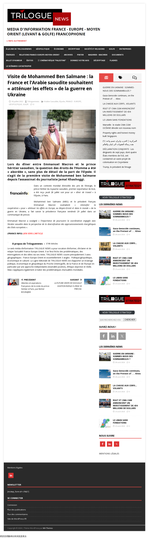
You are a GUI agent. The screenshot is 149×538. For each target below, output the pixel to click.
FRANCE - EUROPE (73, 101)
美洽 (24, 536)
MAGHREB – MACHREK (97, 55)
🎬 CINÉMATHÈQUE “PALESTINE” (52, 60)
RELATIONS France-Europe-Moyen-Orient (39, 55)
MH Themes (48, 528)
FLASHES (113, 60)
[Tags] (120, 77)
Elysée (62, 101)
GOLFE (112, 49)
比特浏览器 (17, 536)
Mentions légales (15, 467)
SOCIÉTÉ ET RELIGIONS (94, 49)
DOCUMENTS (117, 55)
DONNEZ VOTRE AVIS (79, 60)
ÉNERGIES (10, 55)
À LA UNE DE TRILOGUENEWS (18, 49)
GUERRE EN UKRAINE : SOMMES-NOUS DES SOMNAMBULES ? (124, 214)
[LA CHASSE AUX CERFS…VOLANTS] (105, 248)
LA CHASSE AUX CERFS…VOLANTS (119, 103)
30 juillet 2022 (17, 101)
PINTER (80, 55)
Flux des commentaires (17, 514)
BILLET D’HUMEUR (14, 60)
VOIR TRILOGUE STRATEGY (116, 197)
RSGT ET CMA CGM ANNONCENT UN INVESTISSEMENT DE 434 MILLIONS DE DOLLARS (119, 111)
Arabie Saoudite (51, 101)
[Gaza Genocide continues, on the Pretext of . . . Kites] (105, 234)
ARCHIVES (68, 55)
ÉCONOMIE (59, 49)
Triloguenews (33, 101)
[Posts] (106, 77)
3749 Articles (52, 243)
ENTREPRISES (125, 49)
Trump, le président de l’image (117, 167)
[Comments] (134, 77)
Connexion (12, 505)
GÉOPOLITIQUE (42, 49)
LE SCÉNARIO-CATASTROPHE (18, 66)
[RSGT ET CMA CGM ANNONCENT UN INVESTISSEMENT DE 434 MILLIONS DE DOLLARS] (105, 263)
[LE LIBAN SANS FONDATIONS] (105, 283)
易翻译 (9, 536)
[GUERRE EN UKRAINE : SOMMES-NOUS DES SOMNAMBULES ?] (105, 217)
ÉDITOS (29, 60)
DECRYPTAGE (74, 49)
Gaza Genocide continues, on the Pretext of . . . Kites (127, 229)
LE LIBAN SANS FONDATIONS (117, 119)
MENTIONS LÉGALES (109, 453)
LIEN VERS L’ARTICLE (33, 233)
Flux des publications (16, 509)
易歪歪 (3, 536)
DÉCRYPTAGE (99, 60)
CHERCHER (130, 320)
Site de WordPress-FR (16, 518)
